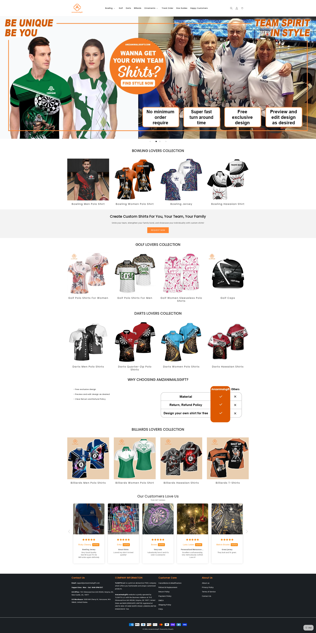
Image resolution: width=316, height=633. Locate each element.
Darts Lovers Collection (158, 313)
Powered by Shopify (166, 629)
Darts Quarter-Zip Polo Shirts (135, 368)
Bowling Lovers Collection (158, 150)
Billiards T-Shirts (228, 482)
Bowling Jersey (181, 203)
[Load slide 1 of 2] (156, 141)
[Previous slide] (150, 141)
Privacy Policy (208, 587)
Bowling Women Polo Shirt (135, 203)
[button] (110, 8)
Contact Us (206, 596)
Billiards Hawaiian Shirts (181, 482)
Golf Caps (227, 297)
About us (205, 583)
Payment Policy (164, 596)
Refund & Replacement (167, 587)
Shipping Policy (164, 605)
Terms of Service (209, 592)
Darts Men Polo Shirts (88, 366)
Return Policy (164, 592)
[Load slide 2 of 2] (160, 141)
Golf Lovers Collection (158, 244)
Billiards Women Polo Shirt (134, 482)
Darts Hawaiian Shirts (228, 366)
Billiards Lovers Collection (158, 429)
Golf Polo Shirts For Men (134, 297)
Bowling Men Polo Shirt (88, 203)
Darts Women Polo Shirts (181, 366)
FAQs (160, 609)
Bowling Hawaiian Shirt (228, 203)
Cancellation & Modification (169, 583)
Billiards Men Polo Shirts (88, 482)
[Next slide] (166, 141)
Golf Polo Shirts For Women (88, 297)
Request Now (158, 230)
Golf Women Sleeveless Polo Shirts (181, 299)
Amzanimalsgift (153, 629)
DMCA (161, 600)
